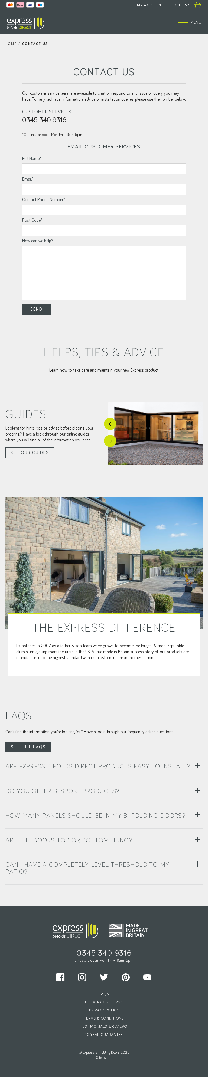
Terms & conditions (104, 1018)
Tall (109, 1058)
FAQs (104, 994)
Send (36, 309)
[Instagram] (82, 977)
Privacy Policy (104, 1010)
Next (110, 441)
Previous (110, 424)
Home (11, 44)
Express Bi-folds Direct (25, 22)
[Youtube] (147, 977)
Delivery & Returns (104, 1002)
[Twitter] (104, 977)
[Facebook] (60, 977)
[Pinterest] (126, 977)
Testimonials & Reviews (104, 1026)
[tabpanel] (104, 433)
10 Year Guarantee (104, 1034)
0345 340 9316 (44, 120)
